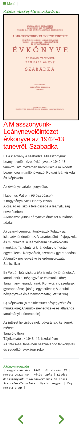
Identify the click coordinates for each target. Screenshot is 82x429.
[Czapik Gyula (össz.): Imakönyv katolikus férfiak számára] (20, 418)
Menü (11, 3)
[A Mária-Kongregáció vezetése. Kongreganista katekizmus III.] (61, 418)
